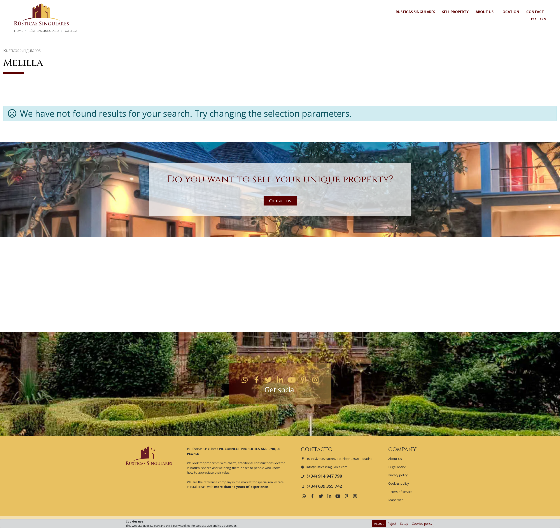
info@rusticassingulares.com (326, 467)
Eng (543, 19)
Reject (391, 523)
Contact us (280, 201)
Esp (533, 19)
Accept (379, 523)
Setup (404, 523)
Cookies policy (422, 523)
